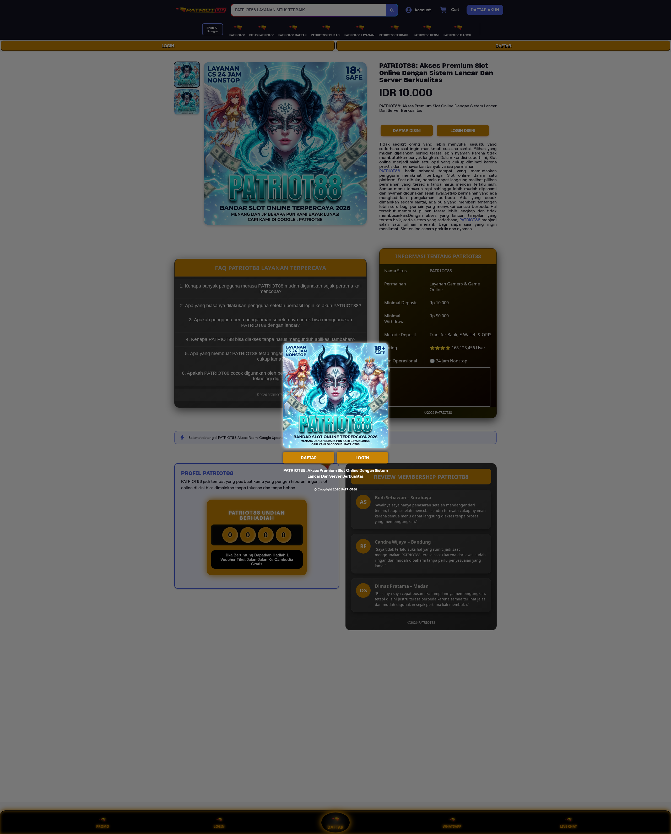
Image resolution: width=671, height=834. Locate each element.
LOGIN (362, 458)
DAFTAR (309, 458)
